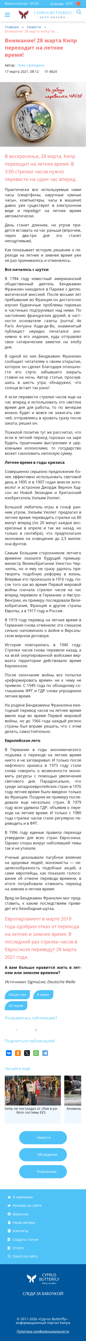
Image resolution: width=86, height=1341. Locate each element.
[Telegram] (45, 1053)
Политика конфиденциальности (43, 1331)
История (16, 1005)
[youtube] (70, 1303)
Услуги (18, 1248)
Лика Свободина (30, 65)
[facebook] (16, 1303)
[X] (27, 1053)
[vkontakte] (59, 1303)
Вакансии (20, 1214)
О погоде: (57, 3)
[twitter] (37, 1303)
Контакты (20, 1231)
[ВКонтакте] (9, 1053)
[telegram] (48, 1303)
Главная (12, 27)
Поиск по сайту (25, 1256)
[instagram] (27, 1303)
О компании (23, 1197)
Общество (17, 994)
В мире (43, 994)
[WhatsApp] (36, 1053)
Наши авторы (24, 1222)
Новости (34, 27)
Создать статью (25, 1239)
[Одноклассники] (18, 1053)
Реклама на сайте (27, 1205)
